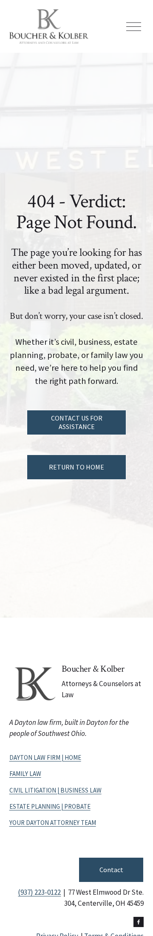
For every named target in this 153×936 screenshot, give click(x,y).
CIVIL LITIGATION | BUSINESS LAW (55, 790)
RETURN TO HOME (76, 467)
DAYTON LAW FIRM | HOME (45, 757)
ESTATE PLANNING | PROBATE (50, 806)
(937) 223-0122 (39, 892)
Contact (111, 869)
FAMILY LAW (25, 774)
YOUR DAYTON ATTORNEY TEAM (52, 823)
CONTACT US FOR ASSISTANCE (76, 422)
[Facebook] (138, 922)
